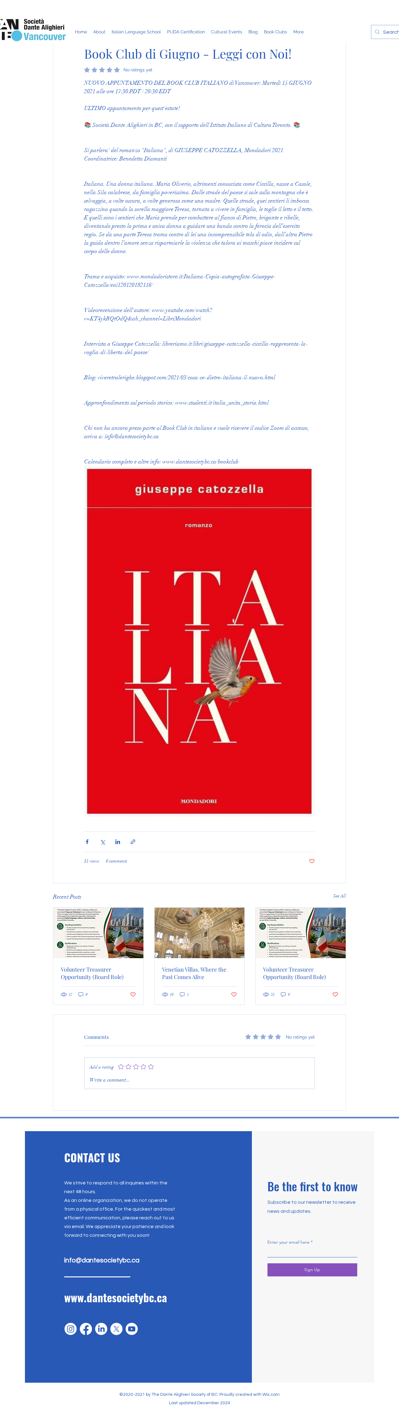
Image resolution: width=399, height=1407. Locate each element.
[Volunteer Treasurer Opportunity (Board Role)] (98, 933)
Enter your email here (288, 1242)
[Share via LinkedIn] (118, 842)
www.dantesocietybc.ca (115, 1297)
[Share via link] (133, 842)
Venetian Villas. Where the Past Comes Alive (194, 973)
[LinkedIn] (101, 1329)
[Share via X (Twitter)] (102, 842)
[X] (116, 1329)
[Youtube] (132, 1329)
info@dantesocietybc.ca (101, 1260)
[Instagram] (71, 1329)
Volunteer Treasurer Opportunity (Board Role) (92, 973)
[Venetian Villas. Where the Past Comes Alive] (200, 933)
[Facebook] (86, 1329)
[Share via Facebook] (87, 842)
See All (339, 896)
